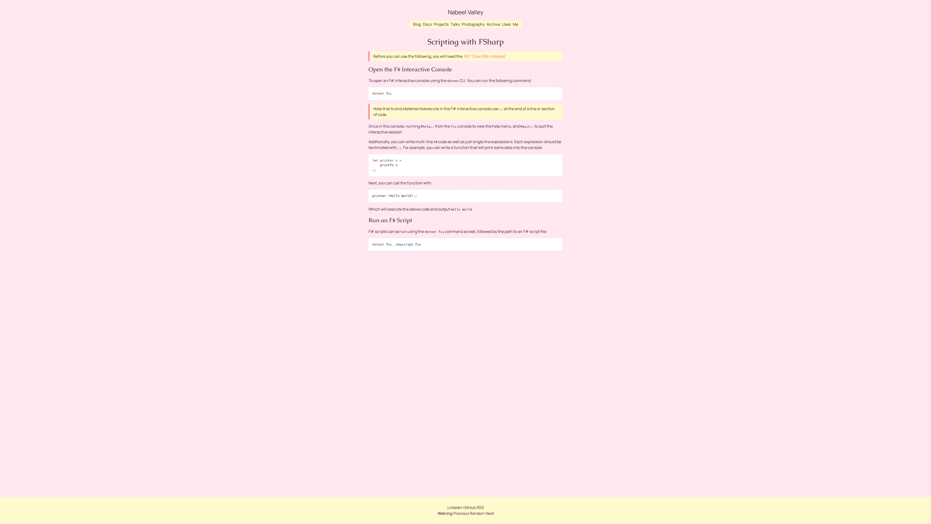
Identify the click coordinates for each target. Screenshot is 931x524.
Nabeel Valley (465, 12)
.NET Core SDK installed (484, 56)
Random (477, 513)
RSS (480, 507)
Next (490, 513)
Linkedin (454, 507)
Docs (427, 24)
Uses (506, 24)
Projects (441, 24)
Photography (473, 24)
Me (515, 24)
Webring (444, 513)
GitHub (469, 507)
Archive (493, 24)
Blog (417, 24)
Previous (461, 513)
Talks (455, 24)
